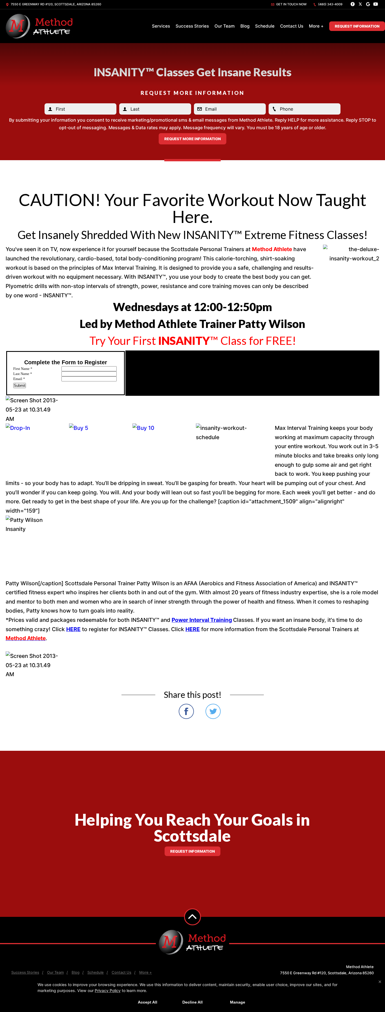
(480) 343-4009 (329, 4)
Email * (19, 379)
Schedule (265, 26)
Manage (237, 1002)
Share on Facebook (186, 711)
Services (161, 26)
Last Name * (22, 374)
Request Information (357, 26)
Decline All (192, 1002)
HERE (73, 629)
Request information (192, 851)
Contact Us (291, 26)
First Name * (22, 369)
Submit (19, 385)
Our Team (224, 26)
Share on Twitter (213, 711)
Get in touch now (291, 4)
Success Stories (192, 26)
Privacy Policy (108, 990)
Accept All (147, 1002)
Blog (244, 26)
